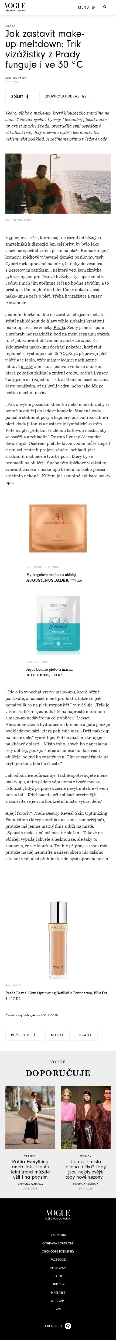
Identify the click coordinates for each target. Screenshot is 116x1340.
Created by (53, 1326)
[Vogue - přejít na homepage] (15, 7)
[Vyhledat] (105, 6)
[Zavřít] (110, 1334)
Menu (83, 7)
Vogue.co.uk (49, 1015)
